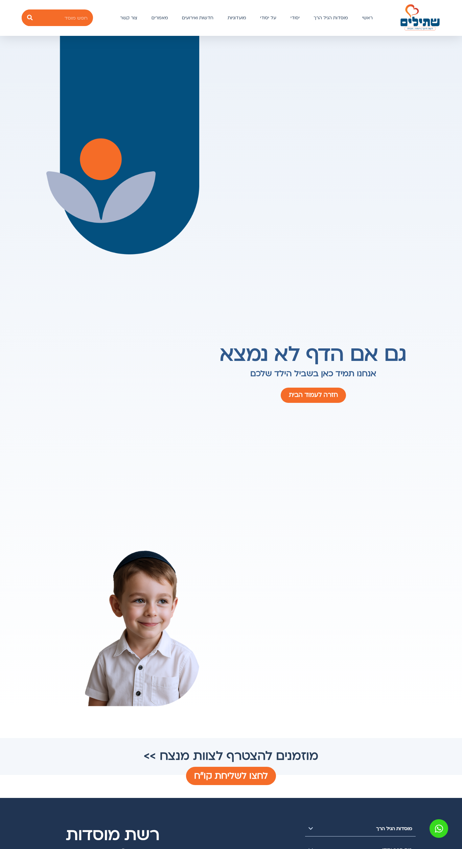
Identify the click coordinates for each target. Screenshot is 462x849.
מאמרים (160, 18)
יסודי (295, 18)
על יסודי (268, 18)
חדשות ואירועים (197, 18)
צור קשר (128, 18)
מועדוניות (237, 18)
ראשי (367, 18)
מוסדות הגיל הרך (331, 18)
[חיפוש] (30, 17)
